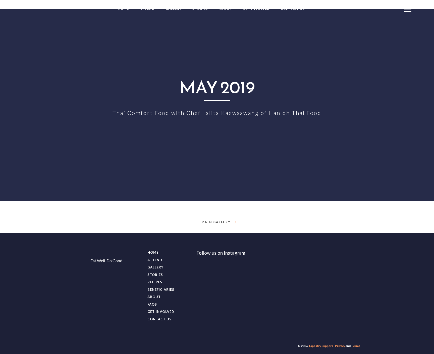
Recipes (154, 282)
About (225, 9)
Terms (355, 346)
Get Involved (256, 9)
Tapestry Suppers (320, 346)
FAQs (152, 304)
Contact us (293, 9)
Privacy (340, 346)
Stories (200, 9)
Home (123, 9)
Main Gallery (216, 222)
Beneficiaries (161, 290)
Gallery (174, 9)
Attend (147, 9)
